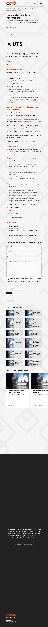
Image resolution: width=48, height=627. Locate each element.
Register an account (13, 228)
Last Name (8, 251)
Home (7, 8)
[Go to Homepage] (24, 616)
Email (7, 256)
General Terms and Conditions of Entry (25, 141)
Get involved (12, 8)
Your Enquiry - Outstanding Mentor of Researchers (18, 261)
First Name (9, 246)
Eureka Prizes (19, 8)
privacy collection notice (12, 281)
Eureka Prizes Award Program (30, 8)
